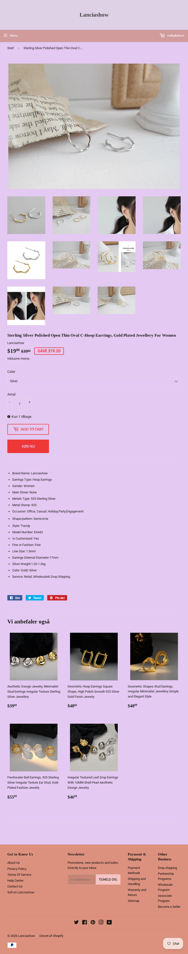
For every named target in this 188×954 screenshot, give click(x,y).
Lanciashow (94, 15)
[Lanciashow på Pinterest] (92, 923)
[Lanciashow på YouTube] (109, 923)
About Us (13, 863)
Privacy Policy (16, 869)
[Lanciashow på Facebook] (84, 923)
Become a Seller (169, 907)
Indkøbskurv (175, 35)
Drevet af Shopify (51, 936)
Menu (14, 35)
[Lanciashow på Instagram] (101, 923)
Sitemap (133, 901)
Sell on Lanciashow (20, 892)
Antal (11, 394)
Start (10, 48)
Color (11, 372)
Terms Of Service (19, 874)
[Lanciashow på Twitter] (76, 923)
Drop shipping (167, 868)
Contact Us (15, 886)
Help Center (15, 880)
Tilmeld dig (108, 879)
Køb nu (28, 446)
